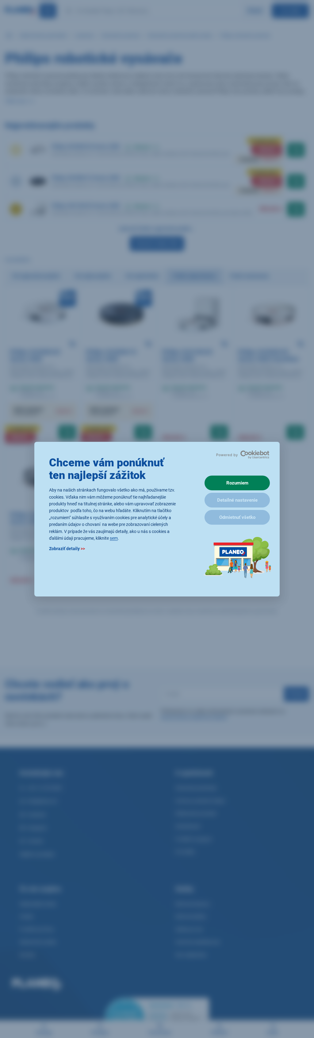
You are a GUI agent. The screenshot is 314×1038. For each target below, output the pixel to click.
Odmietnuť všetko (237, 517)
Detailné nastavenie (237, 500)
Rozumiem (237, 483)
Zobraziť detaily (67, 548)
